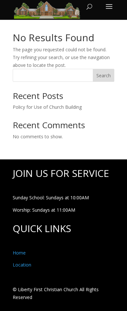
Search (103, 75)
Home (19, 253)
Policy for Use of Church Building (47, 107)
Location (22, 265)
